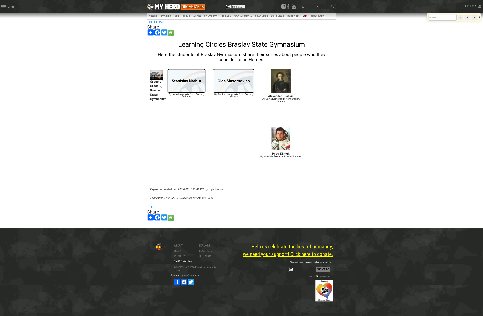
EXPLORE (293, 16)
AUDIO (197, 16)
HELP (177, 250)
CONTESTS (211, 16)
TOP (152, 207)
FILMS (186, 16)
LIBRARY (226, 16)
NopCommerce (191, 275)
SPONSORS (318, 16)
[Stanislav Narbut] (186, 91)
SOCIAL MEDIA (243, 16)
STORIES (165, 16)
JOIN (305, 16)
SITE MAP (204, 256)
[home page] (167, 5)
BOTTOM (156, 22)
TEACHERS (261, 16)
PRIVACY (179, 256)
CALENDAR (277, 16)
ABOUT (153, 16)
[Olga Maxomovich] (233, 91)
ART (176, 16)
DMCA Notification (183, 261)
